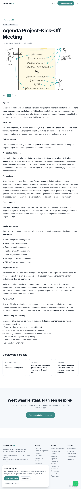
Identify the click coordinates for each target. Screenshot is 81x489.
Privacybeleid (71, 448)
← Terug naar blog (9, 20)
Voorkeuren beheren (12, 483)
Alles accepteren (12, 478)
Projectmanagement (58, 448)
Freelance (8, 3)
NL (53, 3)
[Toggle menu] (77, 3)
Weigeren (25, 478)
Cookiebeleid (71, 456)
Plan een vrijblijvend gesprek (40, 415)
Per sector (38, 464)
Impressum (70, 459)
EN (15, 95)
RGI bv (5, 455)
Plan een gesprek (66, 3)
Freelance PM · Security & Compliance (56, 469)
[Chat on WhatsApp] (75, 483)
